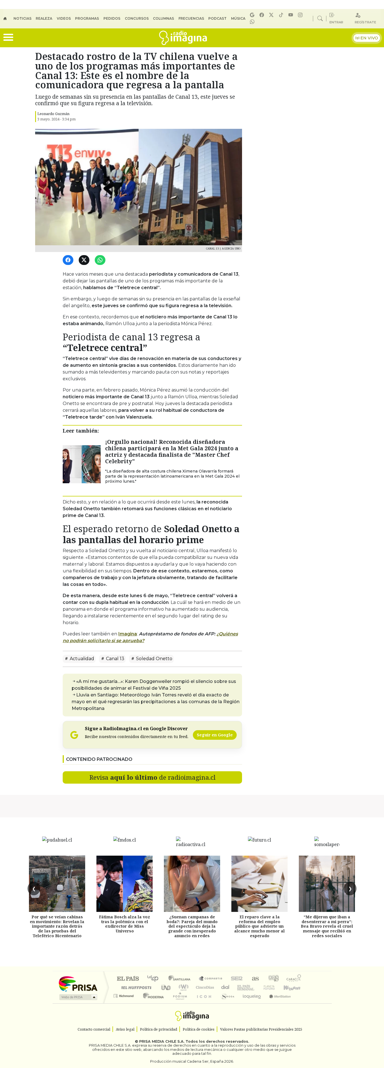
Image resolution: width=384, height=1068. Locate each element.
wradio (182, 987)
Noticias (22, 18)
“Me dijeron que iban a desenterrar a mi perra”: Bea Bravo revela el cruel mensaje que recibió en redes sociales (327, 926)
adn (273, 978)
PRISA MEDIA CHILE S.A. (161, 1041)
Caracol (294, 978)
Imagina (127, 634)
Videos (64, 18)
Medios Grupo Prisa (78, 997)
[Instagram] (301, 15)
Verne (257, 987)
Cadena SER (236, 978)
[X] (272, 15)
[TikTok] (282, 15)
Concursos (137, 18)
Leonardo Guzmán (53, 113)
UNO (166, 987)
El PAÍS (128, 978)
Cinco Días (204, 987)
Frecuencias (191, 18)
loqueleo (250, 1002)
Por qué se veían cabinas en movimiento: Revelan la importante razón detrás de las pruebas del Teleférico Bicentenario (57, 926)
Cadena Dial (274, 987)
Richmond (124, 1002)
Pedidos (111, 18)
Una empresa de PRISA (78, 983)
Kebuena (294, 987)
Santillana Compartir (211, 978)
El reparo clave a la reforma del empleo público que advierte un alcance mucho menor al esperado (259, 926)
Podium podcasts (124, 994)
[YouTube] (291, 15)
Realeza (44, 18)
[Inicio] (8, 18)
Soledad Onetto (153, 658)
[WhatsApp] (101, 260)
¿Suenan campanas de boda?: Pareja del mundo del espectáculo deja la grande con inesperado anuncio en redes (192, 926)
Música (238, 18)
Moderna (152, 1002)
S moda (226, 1002)
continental (225, 987)
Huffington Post (135, 987)
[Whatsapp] (253, 21)
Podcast (217, 18)
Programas (87, 18)
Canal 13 (114, 658)
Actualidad (81, 658)
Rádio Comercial (302, 1002)
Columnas (163, 18)
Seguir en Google (215, 735)
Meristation (277, 1002)
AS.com (254, 978)
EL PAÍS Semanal (240, 987)
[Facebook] (262, 15)
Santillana (181, 978)
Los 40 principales (154, 978)
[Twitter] (85, 260)
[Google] (253, 15)
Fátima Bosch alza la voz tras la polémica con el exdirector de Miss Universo (124, 924)
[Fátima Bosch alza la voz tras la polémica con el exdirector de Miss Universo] (124, 884)
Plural (178, 1002)
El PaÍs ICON (203, 1002)
